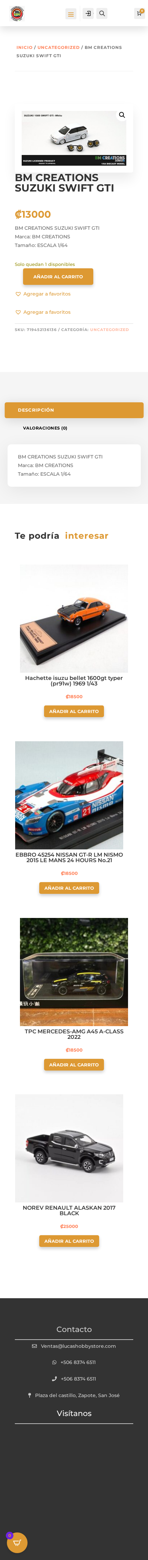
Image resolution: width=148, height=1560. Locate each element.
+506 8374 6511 (78, 1362)
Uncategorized (59, 47)
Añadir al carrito (58, 276)
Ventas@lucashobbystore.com (78, 1346)
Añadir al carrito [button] (74, 711)
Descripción (36, 410)
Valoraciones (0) (45, 428)
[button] (43, 294)
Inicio (25, 47)
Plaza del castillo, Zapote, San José (77, 1395)
